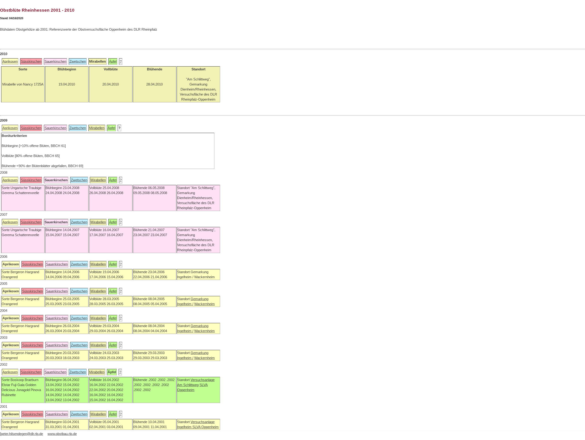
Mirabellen (96, 128)
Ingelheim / (185, 304)
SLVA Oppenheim (205, 427)
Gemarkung (199, 299)
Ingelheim (184, 427)
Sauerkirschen (55, 61)
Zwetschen (77, 61)
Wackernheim (204, 304)
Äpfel (113, 61)
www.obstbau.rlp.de (62, 434)
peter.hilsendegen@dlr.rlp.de (22, 434)
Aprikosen (10, 61)
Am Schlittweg (188, 385)
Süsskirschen (31, 61)
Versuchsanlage (203, 380)
